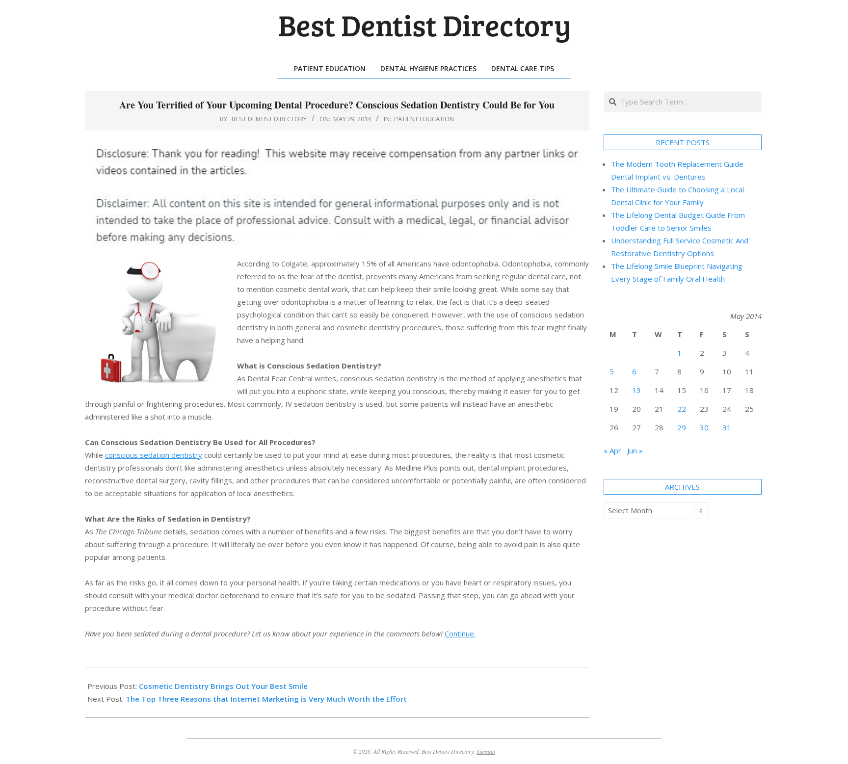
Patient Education (424, 118)
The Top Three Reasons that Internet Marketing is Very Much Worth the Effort (266, 699)
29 (681, 427)
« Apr (612, 450)
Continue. (460, 633)
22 (681, 409)
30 (704, 427)
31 (726, 427)
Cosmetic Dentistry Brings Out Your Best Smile (223, 686)
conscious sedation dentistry (153, 455)
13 (636, 390)
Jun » (635, 450)
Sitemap (486, 751)
